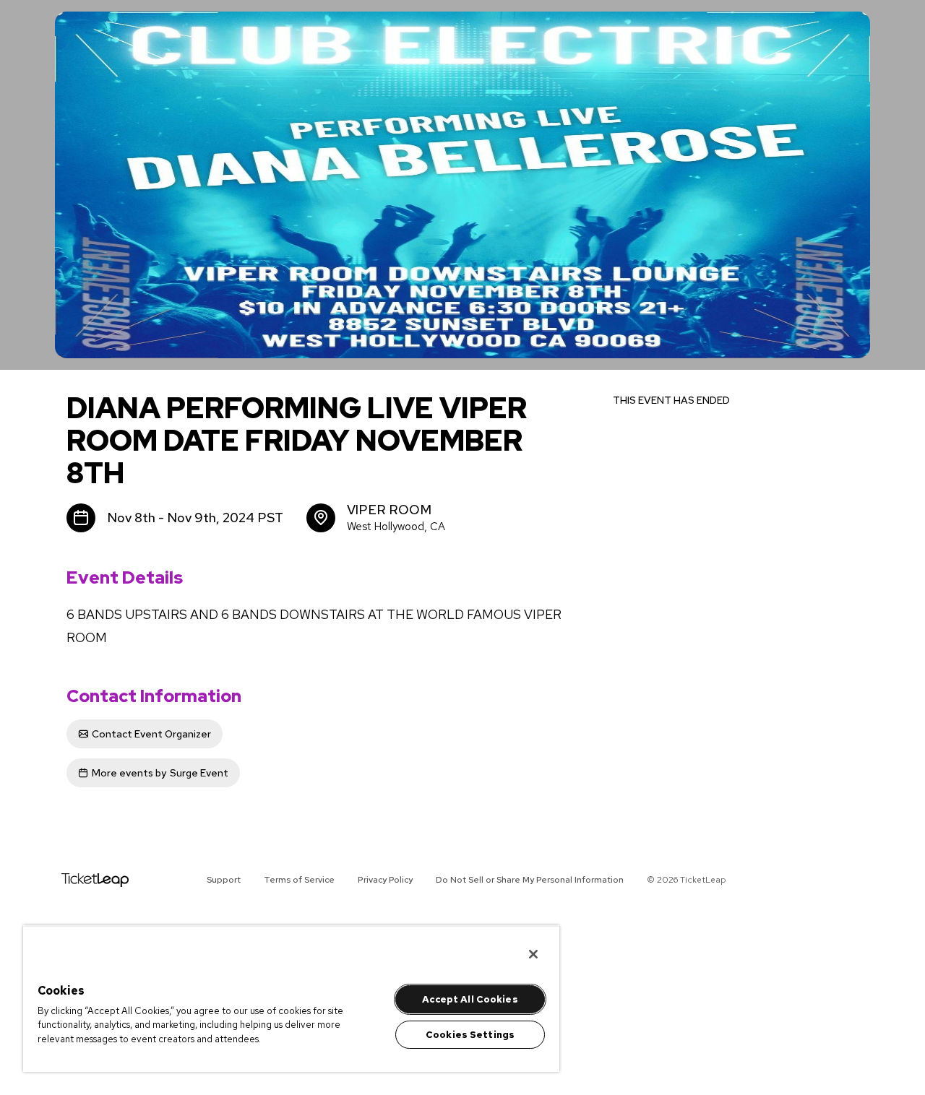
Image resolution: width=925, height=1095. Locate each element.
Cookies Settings (470, 1035)
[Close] (533, 954)
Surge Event (160, 772)
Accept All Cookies (469, 999)
